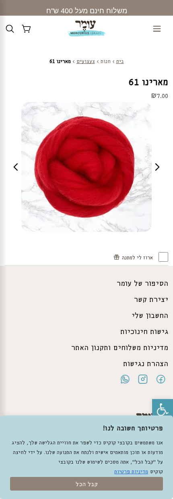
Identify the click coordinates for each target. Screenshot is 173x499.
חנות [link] (106, 61)
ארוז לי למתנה (138, 258)
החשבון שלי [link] (150, 316)
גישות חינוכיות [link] (144, 332)
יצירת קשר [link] (151, 299)
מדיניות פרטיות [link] (131, 472)
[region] (86, 457)
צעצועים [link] (85, 61)
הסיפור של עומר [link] (142, 283)
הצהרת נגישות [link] (145, 364)
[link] (162, 409)
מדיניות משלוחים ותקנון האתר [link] (119, 348)
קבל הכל (87, 484)
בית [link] (120, 61)
